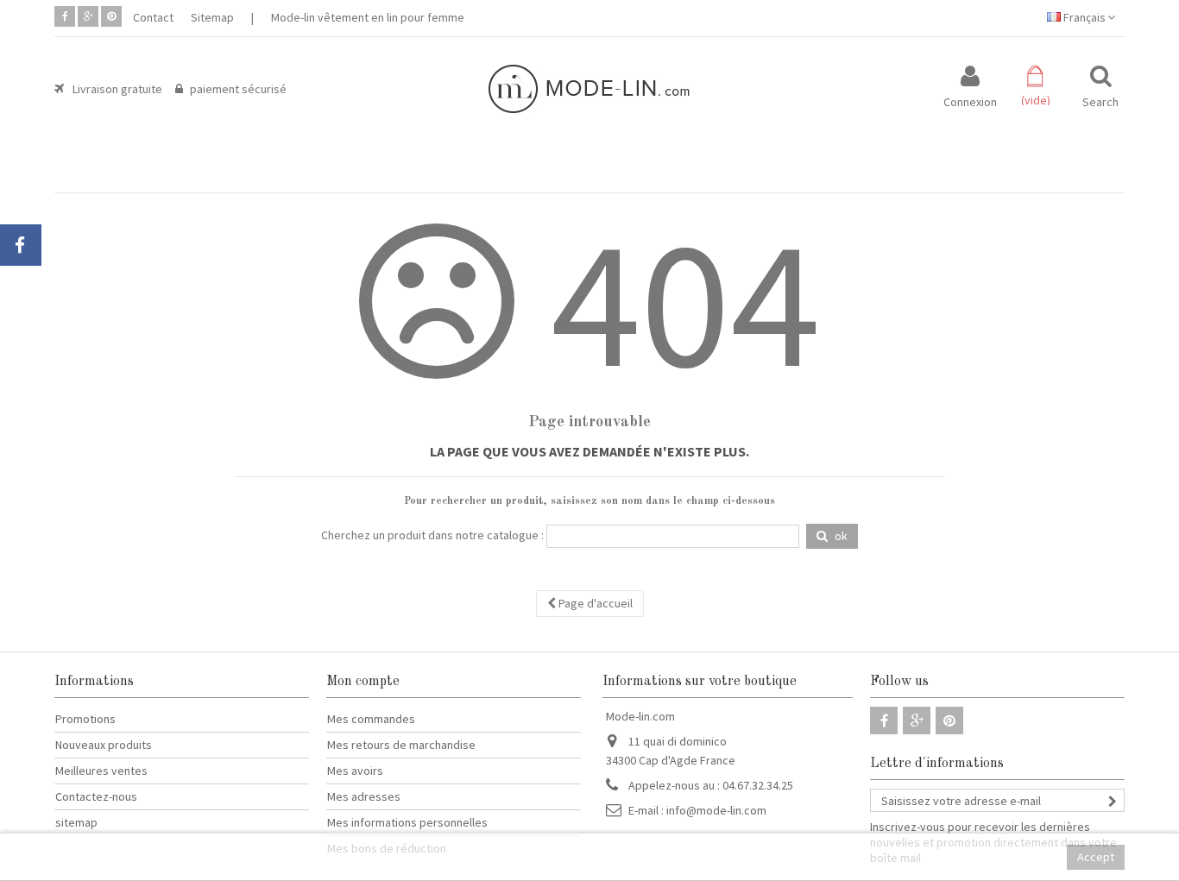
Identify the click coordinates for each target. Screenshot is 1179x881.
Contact (153, 17)
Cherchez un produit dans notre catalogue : (432, 535)
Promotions (85, 719)
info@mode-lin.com (716, 810)
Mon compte (363, 682)
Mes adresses (363, 796)
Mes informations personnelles (407, 822)
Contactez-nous (96, 796)
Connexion (970, 100)
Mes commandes (371, 719)
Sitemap (212, 17)
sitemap (76, 822)
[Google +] (88, 16)
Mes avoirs (355, 770)
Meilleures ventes (101, 770)
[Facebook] (64, 16)
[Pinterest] (111, 16)
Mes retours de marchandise (401, 744)
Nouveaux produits (103, 744)
